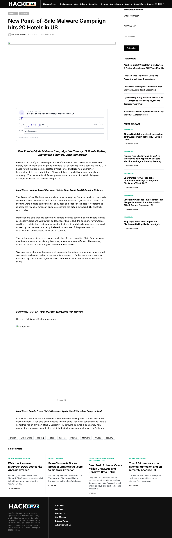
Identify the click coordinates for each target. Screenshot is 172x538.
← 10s (23, 125)
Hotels (51, 438)
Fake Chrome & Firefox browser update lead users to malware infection (65, 467)
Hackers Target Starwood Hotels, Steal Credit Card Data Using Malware (65, 190)
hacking (40, 438)
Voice (21, 130)
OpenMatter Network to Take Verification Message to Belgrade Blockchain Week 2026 (141, 180)
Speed (96, 124)
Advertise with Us (63, 525)
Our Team (59, 509)
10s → (44, 125)
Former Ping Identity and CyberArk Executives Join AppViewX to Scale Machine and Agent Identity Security (142, 159)
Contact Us (60, 513)
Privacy (98, 438)
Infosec (62, 438)
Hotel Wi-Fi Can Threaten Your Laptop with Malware (55, 311)
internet (73, 438)
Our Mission (61, 517)
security (109, 438)
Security (12, 13)
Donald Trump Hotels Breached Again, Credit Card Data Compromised (64, 411)
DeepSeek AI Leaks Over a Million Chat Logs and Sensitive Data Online (106, 469)
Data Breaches (94, 460)
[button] (160, 4)
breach (13, 438)
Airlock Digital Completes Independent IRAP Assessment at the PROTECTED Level (143, 137)
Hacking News (134, 458)
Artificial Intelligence (105, 458)
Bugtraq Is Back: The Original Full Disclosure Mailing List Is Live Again (142, 223)
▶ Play (33, 125)
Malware (24, 13)
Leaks (103, 460)
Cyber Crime (26, 438)
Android (11, 458)
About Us (59, 505)
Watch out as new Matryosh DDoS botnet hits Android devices (25, 467)
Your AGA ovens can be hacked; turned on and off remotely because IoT (145, 467)
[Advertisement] (62, 284)
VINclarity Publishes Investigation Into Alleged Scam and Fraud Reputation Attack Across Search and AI (143, 202)
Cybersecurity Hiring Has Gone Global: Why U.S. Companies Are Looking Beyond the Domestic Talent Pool (143, 100)
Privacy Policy (61, 521)
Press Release (129, 129)
